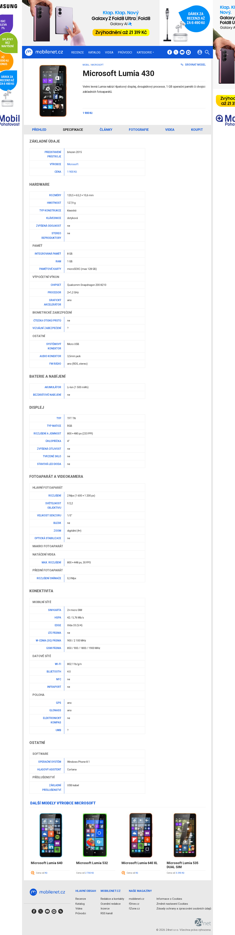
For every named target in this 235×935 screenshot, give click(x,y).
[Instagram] (188, 52)
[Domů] (44, 52)
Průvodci (125, 52)
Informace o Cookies (169, 898)
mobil (86, 65)
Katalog (94, 52)
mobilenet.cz (136, 898)
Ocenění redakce (111, 903)
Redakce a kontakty (112, 898)
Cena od (41, 873)
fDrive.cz (134, 903)
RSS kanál (107, 913)
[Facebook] (169, 52)
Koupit (197, 130)
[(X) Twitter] (175, 52)
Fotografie (139, 130)
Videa (109, 52)
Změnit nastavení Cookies (172, 903)
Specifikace (73, 130)
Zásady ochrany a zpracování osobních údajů (183, 908)
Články (106, 130)
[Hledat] (207, 53)
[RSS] (60, 912)
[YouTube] (182, 52)
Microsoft (97, 65)
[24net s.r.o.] (203, 925)
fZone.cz (134, 908)
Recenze (77, 52)
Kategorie (144, 52)
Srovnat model (195, 64)
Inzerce (105, 908)
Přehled (39, 130)
